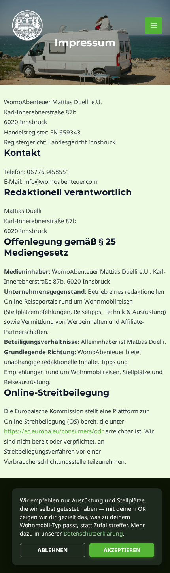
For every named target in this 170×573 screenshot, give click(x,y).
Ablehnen (53, 550)
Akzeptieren (122, 550)
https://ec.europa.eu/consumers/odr (54, 431)
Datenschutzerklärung (93, 533)
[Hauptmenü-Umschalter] (153, 25)
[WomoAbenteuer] (27, 25)
